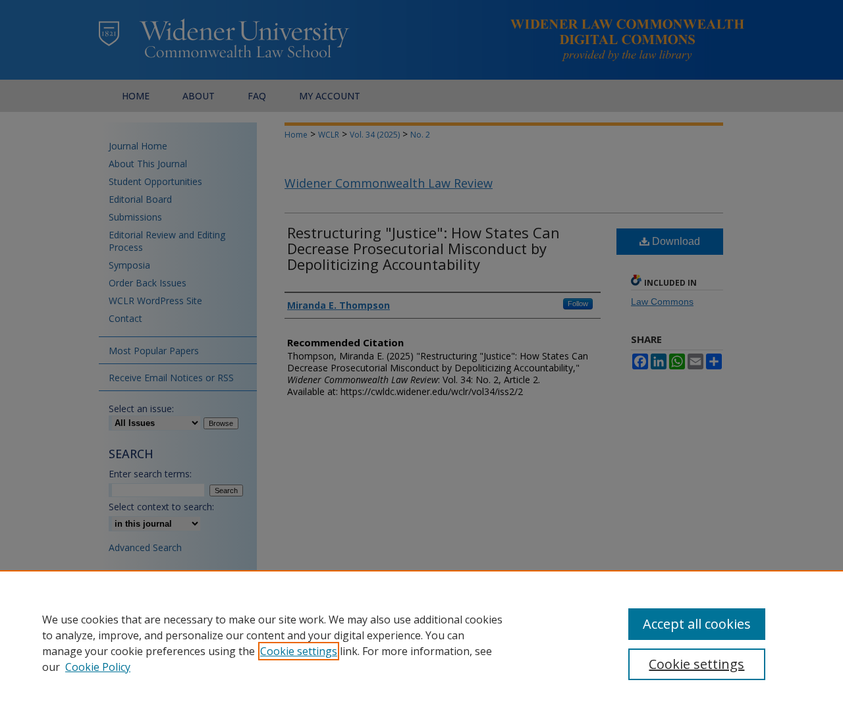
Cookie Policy (97, 667)
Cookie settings (298, 651)
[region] (421, 642)
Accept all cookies (697, 624)
